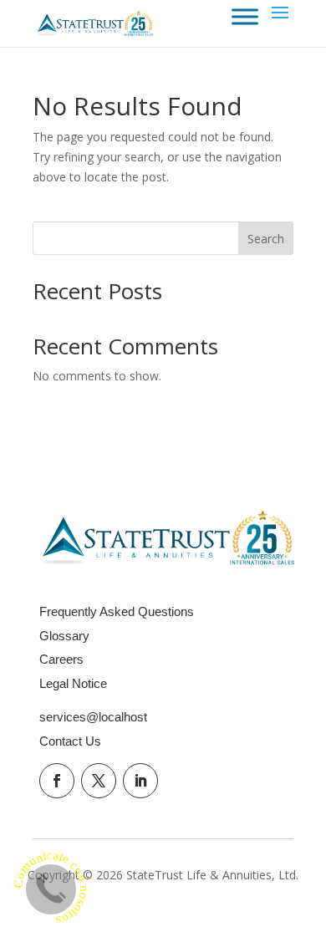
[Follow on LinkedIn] (140, 780)
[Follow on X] (98, 780)
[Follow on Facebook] (56, 780)
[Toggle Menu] (245, 16)
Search (265, 239)
